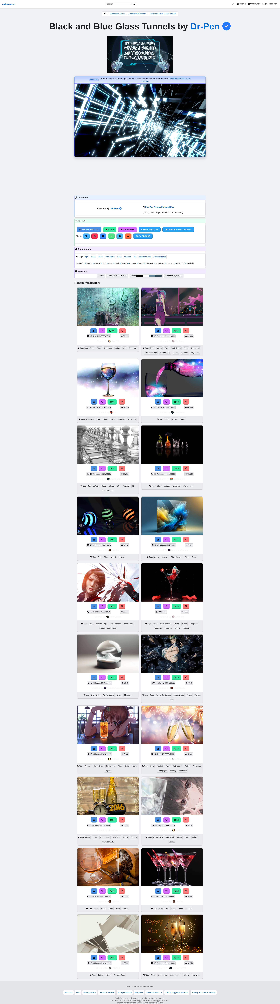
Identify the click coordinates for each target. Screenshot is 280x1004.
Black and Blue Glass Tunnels (163, 14)
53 (113, 606)
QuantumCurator (180, 550)
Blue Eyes (158, 628)
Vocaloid (184, 353)
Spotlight (189, 263)
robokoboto (179, 479)
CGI (118, 486)
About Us (68, 992)
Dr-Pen (205, 26)
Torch (116, 263)
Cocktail (189, 908)
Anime (117, 348)
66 (113, 402)
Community (255, 4)
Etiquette (139, 992)
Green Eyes (98, 766)
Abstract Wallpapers (137, 14)
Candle (97, 263)
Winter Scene (108, 695)
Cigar (103, 908)
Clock (125, 837)
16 (177, 957)
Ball (99, 557)
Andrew (115, 759)
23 (113, 677)
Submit (242, 4)
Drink (152, 348)
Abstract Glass (108, 490)
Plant (185, 486)
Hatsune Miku (165, 353)
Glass (99, 348)
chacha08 (179, 412)
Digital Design (176, 557)
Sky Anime (195, 353)
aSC (115, 412)
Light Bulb (149, 263)
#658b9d (152, 276)
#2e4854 (158, 276)
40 (177, 468)
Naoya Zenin (179, 695)
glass (119, 257)
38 (113, 468)
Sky (166, 348)
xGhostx (179, 759)
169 (113, 331)
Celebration (177, 766)
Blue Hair (168, 628)
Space (183, 419)
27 (177, 540)
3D (135, 257)
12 (177, 820)
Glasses (88, 766)
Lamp (140, 263)
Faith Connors (115, 624)
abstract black (145, 257)
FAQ (78, 992)
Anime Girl (133, 348)
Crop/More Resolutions (178, 229)
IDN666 (116, 968)
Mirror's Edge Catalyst (107, 628)
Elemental (176, 486)
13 (177, 749)
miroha (115, 550)
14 (113, 749)
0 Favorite (128, 229)
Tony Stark (109, 257)
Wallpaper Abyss (117, 14)
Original (121, 419)
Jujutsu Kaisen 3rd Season (160, 695)
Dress (186, 348)
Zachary (179, 341)
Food (118, 908)
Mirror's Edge (101, 624)
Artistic (175, 419)
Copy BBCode (143, 236)
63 (113, 540)
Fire (191, 486)
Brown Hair (110, 766)
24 (113, 820)
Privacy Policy (89, 992)
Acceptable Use (125, 992)
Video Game (128, 624)
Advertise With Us (154, 992)
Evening (132, 263)
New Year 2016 (108, 842)
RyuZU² (115, 341)
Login (264, 4)
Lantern (124, 263)
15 (177, 677)
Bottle (95, 837)
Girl (124, 348)
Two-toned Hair (151, 353)
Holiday (173, 771)
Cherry (176, 624)
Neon (110, 263)
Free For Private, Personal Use (159, 207)
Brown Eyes (158, 837)
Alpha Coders (8, 4)
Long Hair (193, 624)
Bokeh (187, 766)
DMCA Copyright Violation (176, 992)
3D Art (122, 557)
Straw (160, 908)
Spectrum (170, 263)
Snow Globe (95, 695)
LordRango (179, 688)
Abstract (127, 257)
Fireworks (197, 766)
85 (177, 331)
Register (273, 4)
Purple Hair (195, 348)
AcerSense (115, 616)
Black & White (93, 486)
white (100, 257)
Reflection (108, 348)
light (86, 257)
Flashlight (180, 263)
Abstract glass (159, 257)
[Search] (134, 4)
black (93, 257)
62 (177, 402)
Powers (198, 695)
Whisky (125, 908)
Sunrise (89, 263)
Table (110, 908)
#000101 (139, 276)
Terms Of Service (106, 992)
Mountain (127, 695)
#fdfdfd (146, 276)
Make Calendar (149, 229)
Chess (111, 486)
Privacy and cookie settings (204, 992)
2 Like (110, 229)
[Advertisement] (140, 176)
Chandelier (159, 263)
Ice (167, 908)
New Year (183, 771)
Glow (104, 263)
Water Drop (89, 348)
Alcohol (160, 766)
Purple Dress (176, 348)
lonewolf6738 (179, 968)
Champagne (162, 771)
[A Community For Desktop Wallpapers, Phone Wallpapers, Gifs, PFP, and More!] (105, 14)
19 (177, 606)
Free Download (90, 229)
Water (187, 837)
